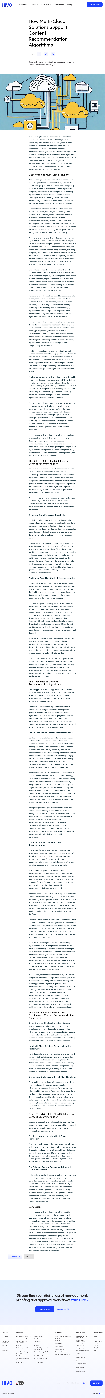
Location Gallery (39, 1362)
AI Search (19, 1345)
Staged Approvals (39, 1336)
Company (5, 1336)
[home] (7, 5)
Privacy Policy (61, 1383)
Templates (97, 1348)
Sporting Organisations (80, 1356)
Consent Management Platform (23, 1359)
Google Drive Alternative (62, 1354)
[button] (23, 4)
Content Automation (22, 1338)
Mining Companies (81, 1348)
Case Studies (59, 5)
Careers (4, 1348)
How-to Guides (96, 1344)
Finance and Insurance (80, 1368)
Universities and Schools (81, 1360)
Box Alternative (59, 1346)
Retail (78, 1353)
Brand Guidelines (39, 1338)
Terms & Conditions (73, 1383)
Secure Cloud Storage (40, 1358)
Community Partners (5, 1342)
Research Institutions (82, 1350)
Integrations (19, 1362)
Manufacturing (80, 1371)
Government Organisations (80, 1340)
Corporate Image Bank (41, 1352)
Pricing (69, 5)
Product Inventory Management (21, 1342)
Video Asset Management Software (24, 1352)
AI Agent (36, 1345)
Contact (4, 1350)
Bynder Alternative (60, 1349)
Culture (4, 1338)
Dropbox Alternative (61, 1351)
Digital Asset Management (24, 1336)
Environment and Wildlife (81, 1364)
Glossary (96, 1338)
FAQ (95, 1350)
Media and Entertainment (80, 1344)
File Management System (23, 1348)
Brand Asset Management (42, 1355)
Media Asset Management (63, 1336)
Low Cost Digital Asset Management (41, 1348)
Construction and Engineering (81, 1336)
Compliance (37, 1341)
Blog (95, 1336)
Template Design (21, 1355)
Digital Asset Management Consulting (63, 1339)
